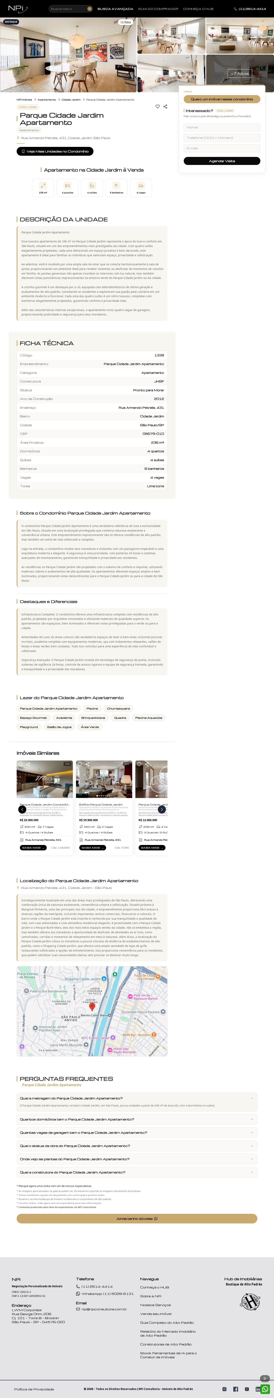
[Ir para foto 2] (40, 795)
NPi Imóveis (24, 99)
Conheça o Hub (198, 8)
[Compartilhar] (165, 106)
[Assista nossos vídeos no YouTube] (247, 1389)
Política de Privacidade (34, 1389)
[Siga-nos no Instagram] (224, 1389)
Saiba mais (34, 848)
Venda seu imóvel (156, 1314)
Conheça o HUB (154, 1287)
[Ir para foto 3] (42, 795)
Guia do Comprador (158, 8)
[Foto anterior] (21, 779)
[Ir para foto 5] (46, 795)
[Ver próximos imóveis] (162, 809)
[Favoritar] (157, 106)
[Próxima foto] (68, 779)
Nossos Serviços (155, 1305)
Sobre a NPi (150, 1296)
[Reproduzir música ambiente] (265, 1378)
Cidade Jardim (71, 99)
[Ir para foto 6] (48, 795)
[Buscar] (89, 8)
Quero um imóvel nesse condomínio (222, 99)
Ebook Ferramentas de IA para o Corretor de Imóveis (168, 1355)
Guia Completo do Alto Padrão (167, 1323)
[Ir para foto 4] (44, 795)
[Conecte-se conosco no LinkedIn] (258, 1389)
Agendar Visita (222, 161)
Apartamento (47, 99)
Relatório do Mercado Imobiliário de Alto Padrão (168, 1333)
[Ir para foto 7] (50, 795)
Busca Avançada (115, 8)
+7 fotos (240, 73)
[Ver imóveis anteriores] (22, 809)
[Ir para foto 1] (38, 795)
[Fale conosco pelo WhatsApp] (265, 1389)
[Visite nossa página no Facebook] (236, 1389)
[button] (68, 54)
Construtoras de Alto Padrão (166, 1344)
